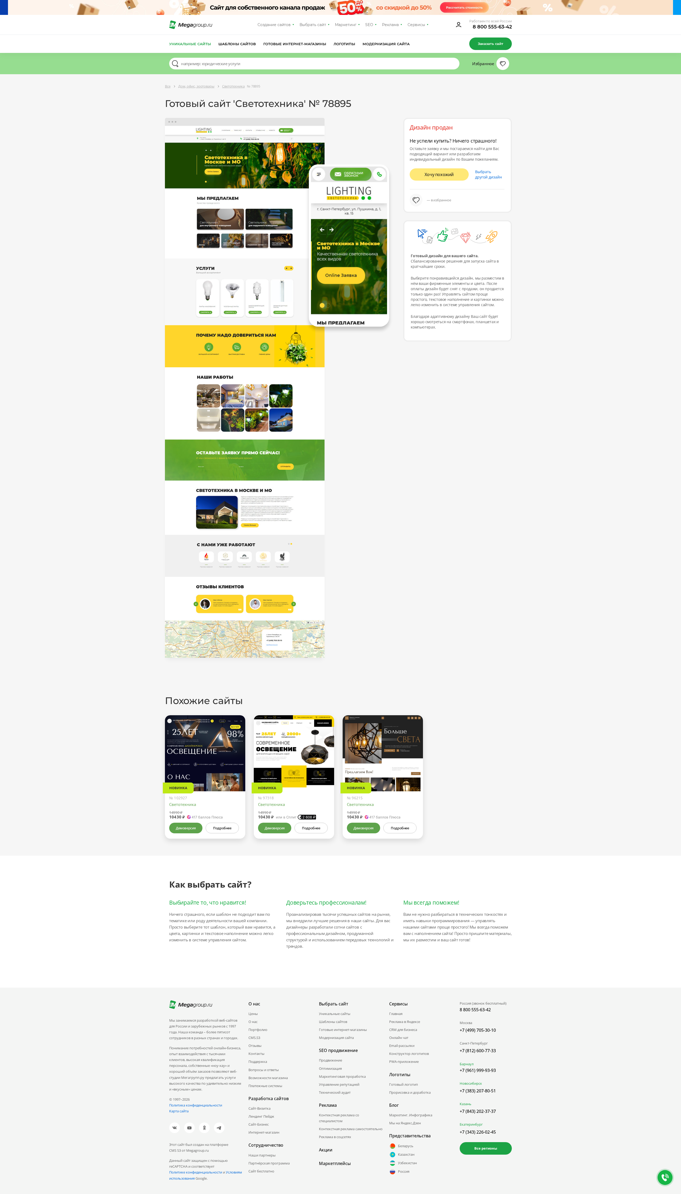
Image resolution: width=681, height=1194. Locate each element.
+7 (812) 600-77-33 (478, 1051)
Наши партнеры (262, 1155)
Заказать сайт (490, 43)
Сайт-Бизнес (258, 1124)
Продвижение (330, 1060)
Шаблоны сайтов (237, 44)
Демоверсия (186, 828)
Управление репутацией (339, 1084)
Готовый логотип (403, 1084)
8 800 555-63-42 (492, 27)
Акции (326, 1150)
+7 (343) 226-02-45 (478, 1132)
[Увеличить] (235, 768)
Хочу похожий (439, 174)
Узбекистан (407, 1162)
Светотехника (182, 804)
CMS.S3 (254, 1037)
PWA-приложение (404, 1061)
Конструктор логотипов (409, 1053)
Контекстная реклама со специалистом (339, 1118)
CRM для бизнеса (403, 1029)
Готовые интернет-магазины (294, 44)
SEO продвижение (338, 1050)
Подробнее (222, 828)
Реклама (390, 24)
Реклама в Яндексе (404, 1021)
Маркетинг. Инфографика (410, 1115)
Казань (465, 1103)
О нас (253, 1021)
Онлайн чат (398, 1037)
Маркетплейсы (335, 1163)
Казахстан (406, 1154)
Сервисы (416, 24)
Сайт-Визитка (259, 1108)
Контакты (256, 1053)
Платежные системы (265, 1085)
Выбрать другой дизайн (488, 174)
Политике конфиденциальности (195, 1172)
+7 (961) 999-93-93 (478, 1070)
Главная (395, 1013)
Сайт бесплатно (261, 1171)
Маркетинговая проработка (342, 1076)
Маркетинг (345, 24)
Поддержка (257, 1061)
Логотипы (344, 44)
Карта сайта (179, 1111)
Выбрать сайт (313, 24)
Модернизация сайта (386, 44)
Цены (253, 1013)
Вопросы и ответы (263, 1069)
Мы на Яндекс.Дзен (405, 1123)
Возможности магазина (268, 1077)
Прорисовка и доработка (410, 1092)
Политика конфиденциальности (195, 1105)
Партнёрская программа (269, 1163)
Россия (403, 1171)
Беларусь (405, 1145)
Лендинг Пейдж (261, 1116)
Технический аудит (335, 1092)
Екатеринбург (471, 1124)
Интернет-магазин (263, 1132)
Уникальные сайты (190, 44)
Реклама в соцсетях (335, 1136)
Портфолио (257, 1029)
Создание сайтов (274, 24)
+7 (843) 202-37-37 (478, 1111)
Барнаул (467, 1064)
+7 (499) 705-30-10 (478, 1030)
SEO (369, 24)
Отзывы (254, 1045)
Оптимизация (330, 1068)
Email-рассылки (401, 1045)
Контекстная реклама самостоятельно (351, 1128)
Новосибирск (471, 1083)
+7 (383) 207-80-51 (478, 1091)
